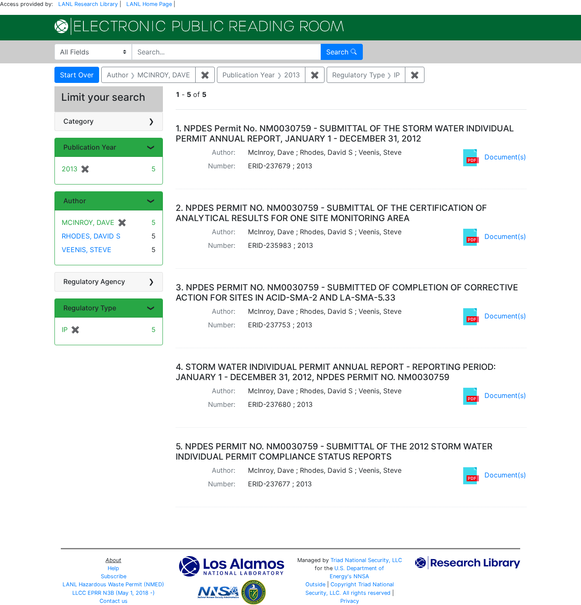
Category (78, 121)
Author (74, 200)
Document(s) (505, 157)
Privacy (349, 601)
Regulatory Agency (94, 281)
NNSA (361, 576)
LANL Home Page (149, 4)
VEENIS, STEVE (86, 249)
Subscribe (113, 576)
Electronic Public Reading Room (199, 26)
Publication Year (89, 147)
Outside (315, 584)
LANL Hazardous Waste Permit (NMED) (113, 584)
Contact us (114, 601)
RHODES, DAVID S (91, 236)
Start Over (77, 75)
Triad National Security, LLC (366, 560)
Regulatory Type (89, 308)
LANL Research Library (88, 4)
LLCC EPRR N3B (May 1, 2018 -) (113, 593)
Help (113, 568)
